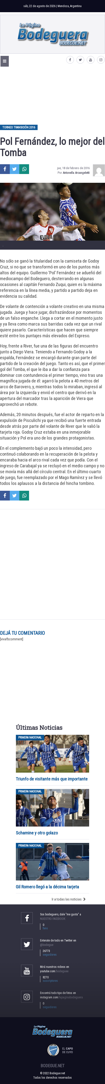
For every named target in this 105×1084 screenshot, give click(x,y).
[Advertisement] (52, 95)
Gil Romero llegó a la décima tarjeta (47, 886)
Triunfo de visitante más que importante (52, 778)
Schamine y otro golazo (37, 832)
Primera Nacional (30, 737)
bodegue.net (52, 1065)
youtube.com (54, 971)
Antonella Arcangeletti (76, 172)
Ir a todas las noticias (67, 899)
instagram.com (61, 997)
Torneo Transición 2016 (18, 127)
